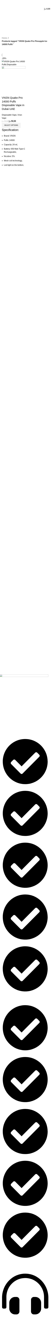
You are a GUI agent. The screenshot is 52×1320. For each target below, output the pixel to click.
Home (4, 38)
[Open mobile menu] (3, 8)
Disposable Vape (9, 115)
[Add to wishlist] (11, 93)
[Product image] (13, 78)
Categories (7, 31)
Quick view (5, 93)
